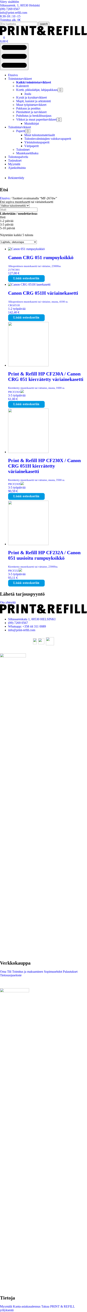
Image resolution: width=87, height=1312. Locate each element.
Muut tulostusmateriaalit (39, 135)
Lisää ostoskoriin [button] (26, 278)
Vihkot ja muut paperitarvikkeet (36, 119)
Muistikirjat (31, 123)
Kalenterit (22, 86)
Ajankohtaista (17, 167)
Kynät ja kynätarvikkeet (31, 97)
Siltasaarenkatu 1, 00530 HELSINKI (31, 619)
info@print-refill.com (21, 630)
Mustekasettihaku (27, 153)
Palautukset (69, 971)
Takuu (44, 1306)
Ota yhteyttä (8, 602)
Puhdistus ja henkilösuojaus (33, 115)
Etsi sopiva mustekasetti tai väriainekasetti (26, 202)
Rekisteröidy (16, 178)
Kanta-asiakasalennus (26, 1306)
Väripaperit (31, 146)
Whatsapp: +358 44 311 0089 (27, 626)
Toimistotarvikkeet (20, 78)
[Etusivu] (43, 34)
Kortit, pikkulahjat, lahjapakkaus (37, 89)
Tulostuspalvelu (18, 157)
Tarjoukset (14, 160)
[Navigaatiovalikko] (14, 56)
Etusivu (13, 75)
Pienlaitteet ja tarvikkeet (31, 112)
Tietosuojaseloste (11, 975)
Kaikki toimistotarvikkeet (33, 82)
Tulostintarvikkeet (19, 127)
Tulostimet (23, 149)
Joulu (27, 94)
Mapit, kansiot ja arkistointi (33, 101)
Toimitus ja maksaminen (27, 971)
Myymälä (14, 164)
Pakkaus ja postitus (28, 108)
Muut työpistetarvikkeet (31, 104)
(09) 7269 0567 (18, 622)
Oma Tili (5, 971)
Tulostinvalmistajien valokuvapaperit (47, 138)
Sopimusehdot (52, 971)
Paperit (20, 131)
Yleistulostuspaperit (36, 142)
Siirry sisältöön (9, 1)
